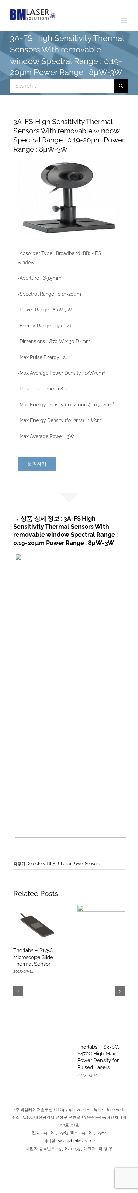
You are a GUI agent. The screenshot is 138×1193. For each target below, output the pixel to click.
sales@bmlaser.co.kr (76, 1141)
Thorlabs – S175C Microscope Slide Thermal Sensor (33, 957)
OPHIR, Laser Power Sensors (73, 863)
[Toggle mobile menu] (124, 20)
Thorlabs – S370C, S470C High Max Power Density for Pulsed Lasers (98, 1057)
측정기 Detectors (29, 863)
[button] (18, 991)
